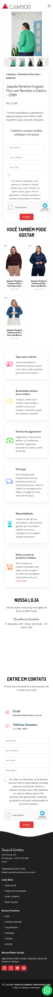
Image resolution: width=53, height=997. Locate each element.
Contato (9, 944)
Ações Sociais (11, 902)
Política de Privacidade (15, 891)
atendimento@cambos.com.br (27, 715)
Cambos (11, 74)
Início (7, 916)
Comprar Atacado (13, 922)
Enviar (26, 217)
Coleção (9, 938)
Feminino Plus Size (29, 74)
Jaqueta (10, 77)
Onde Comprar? (12, 897)
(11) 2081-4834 (20, 729)
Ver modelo (14, 269)
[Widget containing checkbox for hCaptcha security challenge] (28, 207)
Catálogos (9, 933)
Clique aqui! (21, 580)
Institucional (10, 885)
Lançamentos (11, 927)
